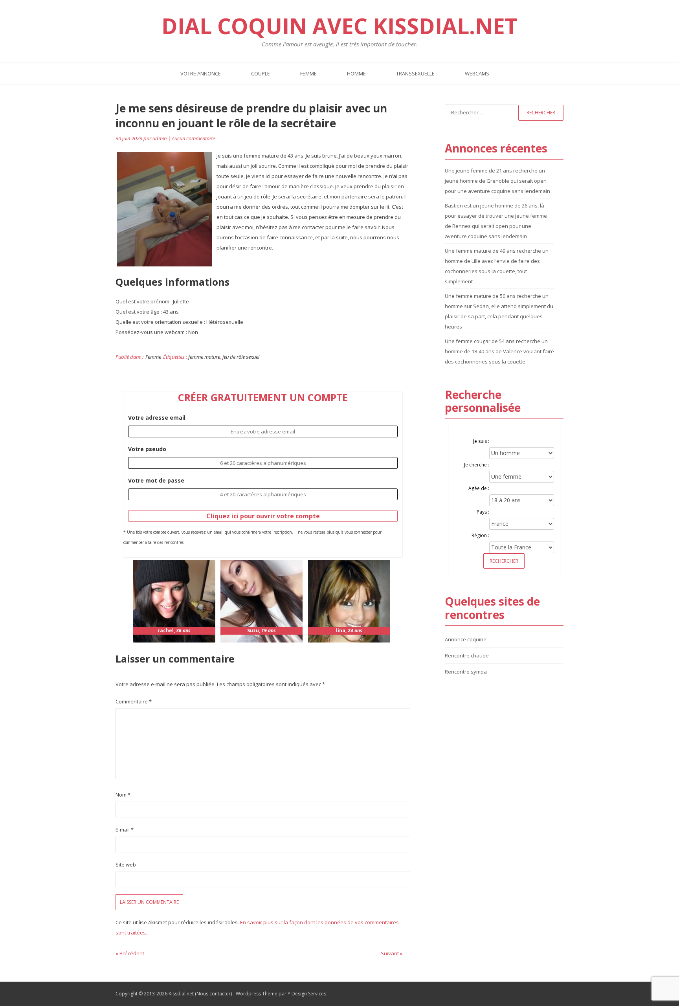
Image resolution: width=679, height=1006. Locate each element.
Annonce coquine (465, 639)
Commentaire (134, 701)
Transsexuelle (415, 73)
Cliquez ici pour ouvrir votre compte (263, 516)
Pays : (483, 512)
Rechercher (504, 561)
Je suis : (481, 441)
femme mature (204, 356)
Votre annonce (200, 73)
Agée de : (478, 488)
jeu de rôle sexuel (240, 356)
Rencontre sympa (466, 671)
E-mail (125, 829)
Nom (123, 794)
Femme (308, 73)
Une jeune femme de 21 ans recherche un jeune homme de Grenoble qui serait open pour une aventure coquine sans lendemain (497, 181)
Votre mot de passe (156, 480)
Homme (356, 73)
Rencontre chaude (467, 655)
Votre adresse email (156, 417)
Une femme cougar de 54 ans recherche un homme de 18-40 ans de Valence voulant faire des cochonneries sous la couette (499, 351)
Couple (260, 73)
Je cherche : (476, 464)
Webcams (477, 73)
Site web (126, 864)
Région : (480, 535)
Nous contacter (213, 993)
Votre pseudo (147, 449)
